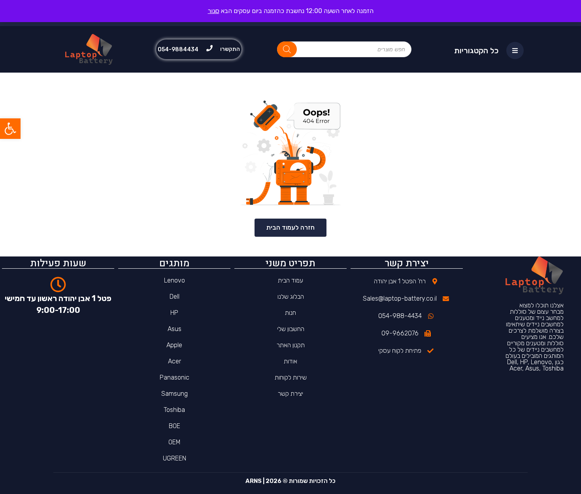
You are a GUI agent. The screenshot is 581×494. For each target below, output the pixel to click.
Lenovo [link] (174, 280)
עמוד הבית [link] (290, 280)
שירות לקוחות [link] (291, 377)
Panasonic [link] (174, 377)
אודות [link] (290, 361)
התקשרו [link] (230, 49)
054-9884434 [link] (178, 49)
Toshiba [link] (174, 410)
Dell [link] (174, 296)
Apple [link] (174, 345)
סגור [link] (213, 11)
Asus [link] (174, 329)
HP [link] (174, 312)
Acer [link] (174, 361)
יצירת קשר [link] (290, 393)
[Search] (287, 49)
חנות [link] (290, 312)
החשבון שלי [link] (290, 329)
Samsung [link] (174, 393)
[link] (10, 128)
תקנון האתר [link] (291, 345)
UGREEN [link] (174, 458)
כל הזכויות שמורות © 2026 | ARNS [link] (290, 481)
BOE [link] (174, 426)
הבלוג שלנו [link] (290, 296)
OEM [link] (174, 442)
